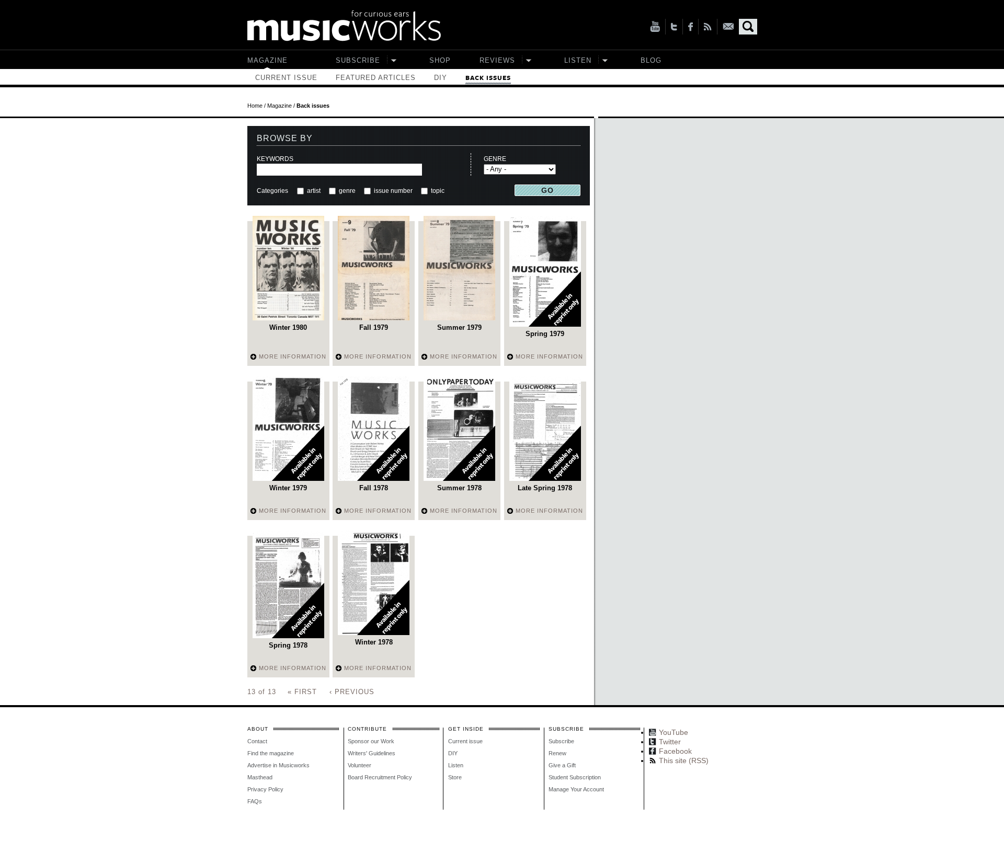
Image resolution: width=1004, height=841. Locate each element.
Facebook (690, 26)
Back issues (488, 78)
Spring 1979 (545, 334)
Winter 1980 (288, 327)
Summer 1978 (459, 488)
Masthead (259, 777)
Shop (440, 60)
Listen (577, 60)
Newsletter (728, 26)
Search (748, 26)
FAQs (254, 801)
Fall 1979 (373, 327)
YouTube (655, 26)
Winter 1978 (374, 642)
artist (313, 190)
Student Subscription (575, 777)
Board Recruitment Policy (380, 777)
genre (347, 190)
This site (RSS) (708, 26)
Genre (495, 159)
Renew (557, 753)
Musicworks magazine (344, 25)
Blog (651, 60)
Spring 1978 (288, 645)
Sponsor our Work (371, 741)
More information (292, 356)
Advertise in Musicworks (278, 765)
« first (302, 692)
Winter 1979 (288, 488)
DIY (440, 78)
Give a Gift (562, 765)
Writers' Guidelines (371, 753)
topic (436, 190)
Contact (257, 741)
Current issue (286, 78)
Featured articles (376, 78)
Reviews (497, 60)
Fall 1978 (373, 488)
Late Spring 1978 (545, 488)
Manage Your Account (576, 789)
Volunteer (359, 765)
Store (455, 777)
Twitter (674, 26)
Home (255, 105)
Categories (272, 190)
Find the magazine (270, 753)
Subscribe (358, 60)
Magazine (267, 60)
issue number (393, 190)
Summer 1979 (459, 327)
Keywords (275, 159)
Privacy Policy (265, 789)
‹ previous (351, 692)
